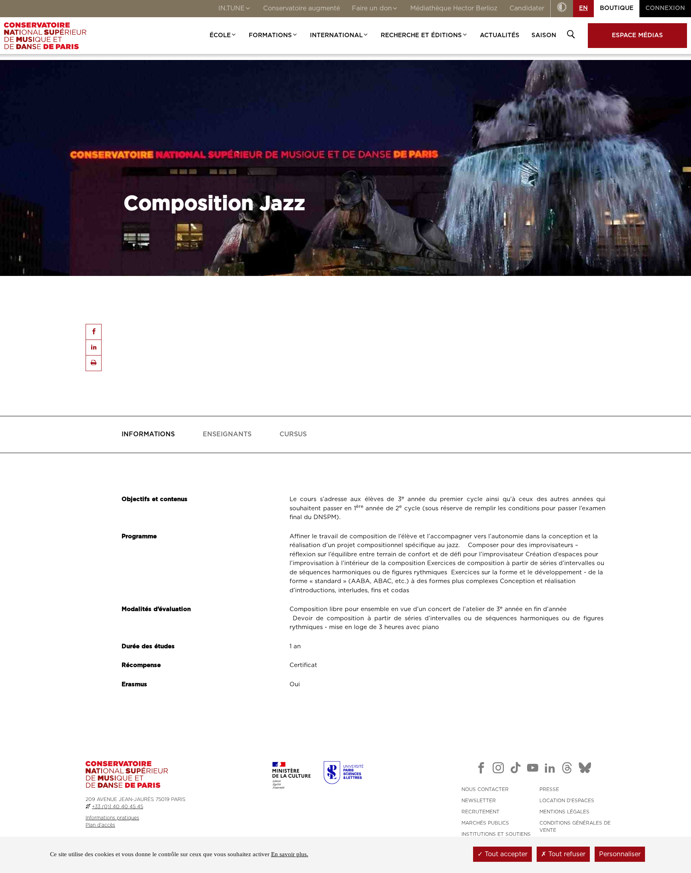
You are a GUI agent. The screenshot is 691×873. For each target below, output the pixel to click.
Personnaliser (620, 854)
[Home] (45, 35)
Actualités (499, 35)
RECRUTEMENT (480, 811)
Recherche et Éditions (421, 35)
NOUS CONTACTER (485, 789)
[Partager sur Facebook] (94, 332)
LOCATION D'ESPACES (566, 800)
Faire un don (372, 8)
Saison (543, 35)
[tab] (148, 434)
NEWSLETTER (478, 800)
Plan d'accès (100, 825)
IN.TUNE (231, 8)
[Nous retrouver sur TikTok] (515, 769)
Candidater (526, 8)
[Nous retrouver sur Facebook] (481, 769)
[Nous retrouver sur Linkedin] (549, 769)
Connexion (665, 8)
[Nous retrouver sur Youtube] (532, 769)
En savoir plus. (289, 854)
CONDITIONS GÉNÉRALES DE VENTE (575, 827)
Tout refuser (565, 854)
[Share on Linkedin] (94, 348)
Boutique (616, 8)
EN (583, 8)
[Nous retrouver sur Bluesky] (585, 769)
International (336, 35)
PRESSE (549, 789)
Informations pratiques (112, 817)
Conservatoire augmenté (301, 8)
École (220, 35)
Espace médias (637, 35)
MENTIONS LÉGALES (564, 811)
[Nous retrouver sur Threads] (567, 769)
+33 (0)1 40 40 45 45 (117, 806)
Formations (270, 35)
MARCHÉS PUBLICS (485, 823)
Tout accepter (505, 854)
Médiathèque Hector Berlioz (453, 8)
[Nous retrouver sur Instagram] (498, 769)
